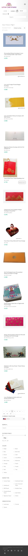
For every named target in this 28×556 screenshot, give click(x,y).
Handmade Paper (19, 481)
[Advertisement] (14, 526)
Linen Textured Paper (18, 484)
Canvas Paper (7, 481)
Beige (5, 448)
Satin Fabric (18, 492)
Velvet (16, 495)
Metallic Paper (18, 488)
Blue (5, 451)
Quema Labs (5, 548)
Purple (16, 466)
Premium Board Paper (7, 492)
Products (8, 24)
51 (7, 413)
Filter (5, 438)
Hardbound (6, 485)
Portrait (17, 504)
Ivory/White (18, 457)
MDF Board (6, 488)
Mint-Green (6, 460)
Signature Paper (7, 495)
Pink (5, 466)
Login (5, 11)
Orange (5, 463)
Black (16, 448)
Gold (16, 454)
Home (3, 24)
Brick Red (17, 451)
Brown (5, 454)
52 (10, 413)
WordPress (10, 547)
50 (4, 413)
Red (5, 469)
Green (5, 457)
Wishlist (5, 14)
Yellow (5, 472)
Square (5, 507)
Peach (16, 463)
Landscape (6, 504)
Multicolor (17, 460)
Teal (16, 469)
